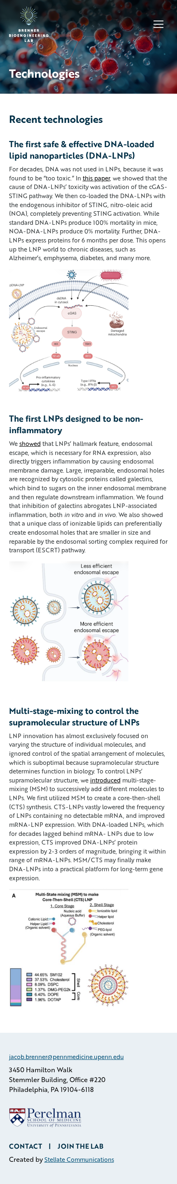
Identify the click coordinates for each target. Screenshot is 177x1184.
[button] (158, 24)
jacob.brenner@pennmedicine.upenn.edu (66, 1056)
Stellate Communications (79, 1159)
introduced (105, 780)
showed (30, 443)
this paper (96, 178)
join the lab (80, 1146)
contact (25, 1146)
